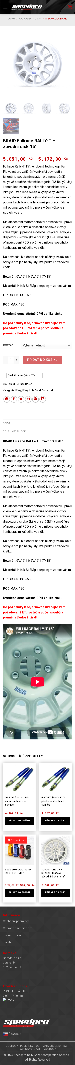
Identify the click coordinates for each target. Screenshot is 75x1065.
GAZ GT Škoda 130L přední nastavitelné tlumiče (53, 801)
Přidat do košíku (42, 360)
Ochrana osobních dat (17, 928)
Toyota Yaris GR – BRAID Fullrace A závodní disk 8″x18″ (53, 873)
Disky (38, 18)
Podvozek (25, 18)
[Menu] (5, 7)
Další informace (14, 431)
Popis (6, 423)
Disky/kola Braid (56, 18)
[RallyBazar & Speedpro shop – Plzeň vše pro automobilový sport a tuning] (27, 7)
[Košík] (70, 7)
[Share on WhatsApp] (6, 399)
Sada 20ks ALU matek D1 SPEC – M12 (18, 871)
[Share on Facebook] (14, 399)
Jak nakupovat (12, 935)
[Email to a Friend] (28, 399)
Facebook (9, 942)
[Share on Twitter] (21, 399)
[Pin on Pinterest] (35, 399)
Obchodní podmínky (16, 921)
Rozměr (8, 345)
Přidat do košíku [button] (19, 820)
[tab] (37, 423)
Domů (11, 18)
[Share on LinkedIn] (42, 399)
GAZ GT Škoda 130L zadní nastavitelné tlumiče (17, 801)
